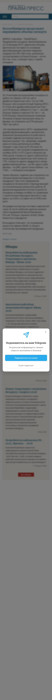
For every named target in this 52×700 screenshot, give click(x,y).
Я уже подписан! (26, 365)
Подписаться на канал (26, 358)
